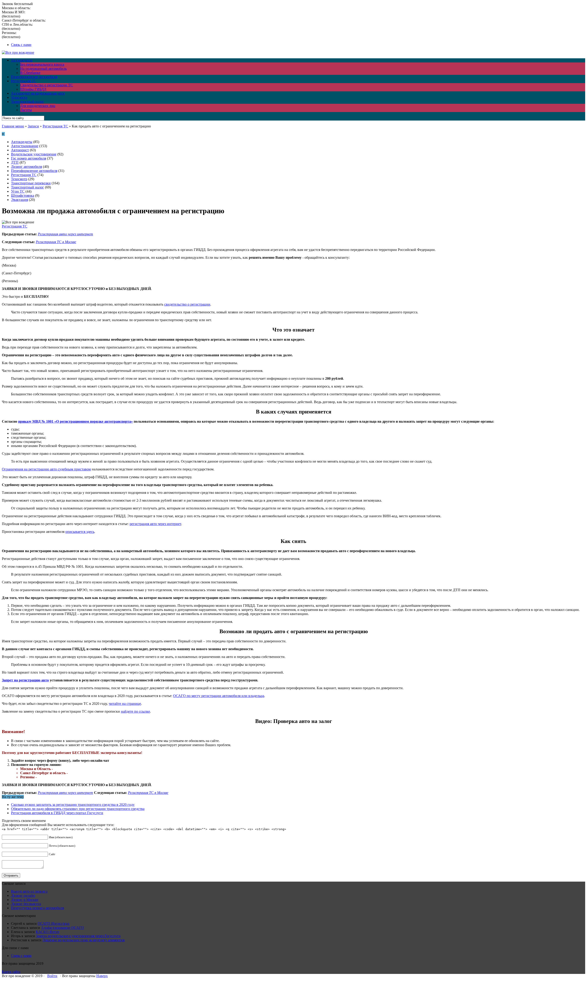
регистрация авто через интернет (155, 524)
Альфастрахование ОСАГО (62, 928)
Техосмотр (19, 97)
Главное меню (13, 126)
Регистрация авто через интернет (65, 234)
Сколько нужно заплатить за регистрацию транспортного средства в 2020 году (73, 805)
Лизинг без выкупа (26, 904)
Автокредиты (21, 60)
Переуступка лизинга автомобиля (37, 908)
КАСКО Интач (47, 932)
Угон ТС (18, 191)
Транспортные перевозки (31, 183)
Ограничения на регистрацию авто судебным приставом (46, 469)
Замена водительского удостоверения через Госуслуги (78, 936)
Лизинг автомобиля (26, 167)
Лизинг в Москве (24, 900)
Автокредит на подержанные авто (38, 93)
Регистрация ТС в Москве (56, 242)
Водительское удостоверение (33, 154)
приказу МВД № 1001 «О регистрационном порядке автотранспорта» (75, 421)
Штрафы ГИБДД (33, 89)
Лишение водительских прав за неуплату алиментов (83, 940)
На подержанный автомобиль (43, 68)
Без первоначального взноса (42, 64)
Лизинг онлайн (23, 895)
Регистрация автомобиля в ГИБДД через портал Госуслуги (57, 813)
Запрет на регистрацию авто (25, 680)
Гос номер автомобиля (28, 158)
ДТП (15, 162)
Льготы (26, 110)
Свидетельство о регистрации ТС (46, 85)
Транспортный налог (27, 102)
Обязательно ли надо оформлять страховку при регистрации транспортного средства (77, 809)
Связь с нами (21, 45)
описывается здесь (79, 532)
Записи (33, 126)
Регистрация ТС (23, 81)
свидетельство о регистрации (187, 304)
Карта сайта (11, 972)
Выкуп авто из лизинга (29, 891)
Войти (52, 976)
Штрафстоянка (22, 195)
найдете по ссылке (135, 711)
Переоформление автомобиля (34, 77)
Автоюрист (20, 150)
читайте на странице (125, 704)
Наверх (102, 976)
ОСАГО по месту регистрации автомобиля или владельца (218, 696)
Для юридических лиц (37, 106)
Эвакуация (19, 200)
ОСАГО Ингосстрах (53, 923)
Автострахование (24, 146)
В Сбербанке (30, 73)
